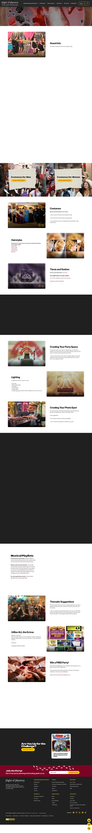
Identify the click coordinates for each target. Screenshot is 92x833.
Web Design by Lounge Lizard (31, 813)
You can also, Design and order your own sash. (60, 278)
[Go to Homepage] (15, 780)
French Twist (14, 246)
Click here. (65, 272)
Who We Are (59, 3)
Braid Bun (13, 251)
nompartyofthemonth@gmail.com (63, 674)
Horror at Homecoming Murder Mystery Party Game (61, 755)
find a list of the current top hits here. (24, 561)
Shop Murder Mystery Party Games (30, 3)
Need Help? (74, 3)
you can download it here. (22, 573)
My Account (66, 3)
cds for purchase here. (21, 578)
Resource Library (50, 3)
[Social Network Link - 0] (73, 813)
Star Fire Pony (14, 250)
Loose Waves (14, 248)
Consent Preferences (42, 813)
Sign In (81, 3)
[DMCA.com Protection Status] (10, 819)
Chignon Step (14, 247)
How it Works (42, 3)
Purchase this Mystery (28, 749)
